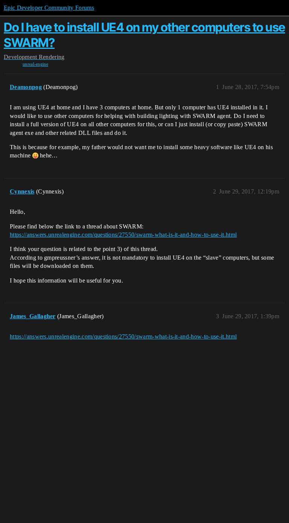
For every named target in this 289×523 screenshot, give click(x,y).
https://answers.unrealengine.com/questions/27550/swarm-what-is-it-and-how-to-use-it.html (123, 234)
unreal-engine (35, 64)
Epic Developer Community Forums (49, 8)
